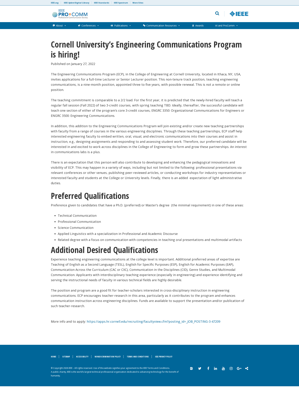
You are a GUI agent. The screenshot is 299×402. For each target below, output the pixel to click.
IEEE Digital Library (76, 2)
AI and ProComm (225, 25)
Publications (121, 25)
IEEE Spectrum (121, 2)
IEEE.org (54, 2)
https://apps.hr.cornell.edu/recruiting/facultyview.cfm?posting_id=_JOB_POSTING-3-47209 (153, 321)
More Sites (138, 2)
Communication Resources (161, 25)
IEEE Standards (101, 2)
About (59, 25)
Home (53, 356)
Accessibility (82, 356)
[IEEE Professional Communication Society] (107, 14)
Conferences (88, 25)
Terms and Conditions (138, 356)
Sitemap (66, 356)
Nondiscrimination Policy (108, 356)
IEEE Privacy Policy (163, 356)
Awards (199, 25)
